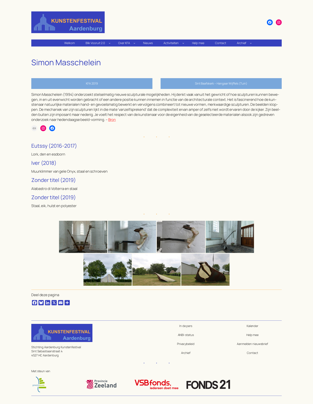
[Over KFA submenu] (134, 43)
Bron (112, 119)
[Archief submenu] (251, 43)
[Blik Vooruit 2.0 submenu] (110, 43)
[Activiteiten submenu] (183, 43)
